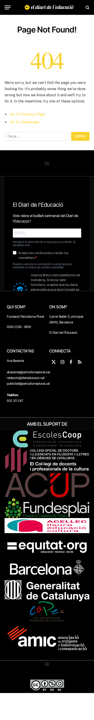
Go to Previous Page (27, 114)
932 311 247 (15, 401)
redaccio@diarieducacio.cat (25, 378)
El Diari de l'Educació (63, 332)
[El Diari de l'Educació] (49, 7)
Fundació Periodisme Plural (25, 316)
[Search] (87, 7)
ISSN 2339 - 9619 (19, 327)
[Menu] (7, 7)
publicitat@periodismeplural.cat (28, 383)
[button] (47, 163)
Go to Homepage (24, 122)
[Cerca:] (38, 136)
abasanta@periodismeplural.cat (28, 372)
